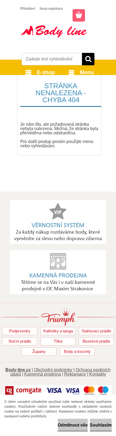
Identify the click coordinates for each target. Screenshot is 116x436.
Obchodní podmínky (53, 369)
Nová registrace (51, 9)
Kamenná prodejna (42, 374)
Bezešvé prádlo (96, 341)
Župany (39, 351)
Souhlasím (101, 425)
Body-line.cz (18, 369)
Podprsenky (19, 331)
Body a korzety (77, 351)
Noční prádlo (20, 341)
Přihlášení (27, 9)
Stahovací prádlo (96, 331)
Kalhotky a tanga (58, 331)
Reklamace (75, 374)
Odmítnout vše (73, 425)
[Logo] (58, 31)
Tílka (58, 341)
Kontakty (97, 374)
